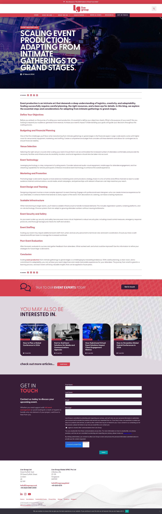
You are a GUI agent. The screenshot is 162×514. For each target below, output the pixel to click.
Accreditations (30, 499)
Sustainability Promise (41, 499)
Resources (109, 15)
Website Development (25, 505)
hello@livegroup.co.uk (28, 485)
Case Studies (79, 15)
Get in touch (122, 15)
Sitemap (60, 499)
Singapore (73, 499)
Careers (22, 499)
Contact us (66, 499)
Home (36, 15)
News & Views (95, 15)
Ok (127, 511)
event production (32, 260)
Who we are (47, 15)
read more (63, 364)
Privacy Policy (52, 499)
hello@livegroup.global (60, 483)
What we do (63, 15)
